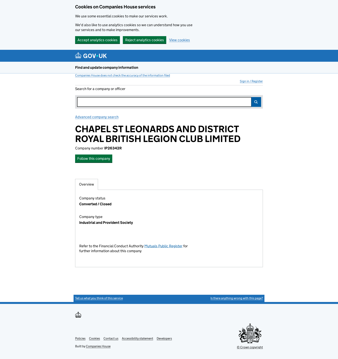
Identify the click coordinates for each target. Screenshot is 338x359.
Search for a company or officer (100, 89)
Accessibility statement (137, 338)
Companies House (98, 346)
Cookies (94, 338)
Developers (164, 338)
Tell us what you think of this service (99, 298)
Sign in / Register (251, 81)
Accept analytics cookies (97, 40)
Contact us (110, 338)
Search (256, 102)
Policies (80, 338)
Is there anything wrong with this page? (236, 298)
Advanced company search (97, 117)
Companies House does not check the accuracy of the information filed (122, 75)
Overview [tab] (86, 184)
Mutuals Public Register (163, 246)
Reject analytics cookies (144, 40)
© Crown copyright (250, 347)
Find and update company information (106, 67)
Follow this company (93, 158)
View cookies (179, 40)
